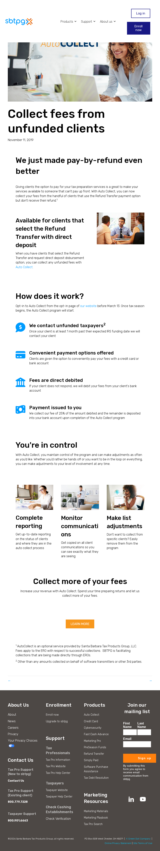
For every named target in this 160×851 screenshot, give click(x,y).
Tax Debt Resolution (96, 778)
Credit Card (91, 721)
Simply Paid (91, 760)
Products (67, 21)
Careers (13, 728)
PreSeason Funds (95, 747)
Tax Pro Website (56, 766)
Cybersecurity (92, 728)
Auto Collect (24, 267)
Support (87, 21)
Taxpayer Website (57, 790)
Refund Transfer (94, 753)
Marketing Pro (92, 741)
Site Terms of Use (142, 843)
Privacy (13, 734)
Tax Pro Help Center (58, 773)
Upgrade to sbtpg (57, 721)
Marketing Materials (96, 811)
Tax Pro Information (58, 760)
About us (106, 21)
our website (88, 306)
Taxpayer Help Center (59, 796)
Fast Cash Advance (96, 734)
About (12, 714)
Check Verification (58, 819)
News (12, 721)
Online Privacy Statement (118, 843)
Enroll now (52, 714)
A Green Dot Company (138, 838)
